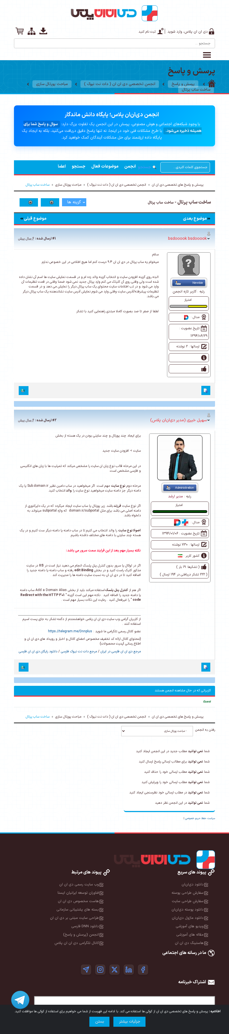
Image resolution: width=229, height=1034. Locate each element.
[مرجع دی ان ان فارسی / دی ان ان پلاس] (211, 84)
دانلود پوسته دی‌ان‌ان (187, 909)
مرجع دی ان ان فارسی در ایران (121, 651)
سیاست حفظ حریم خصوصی (200, 818)
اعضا (62, 166)
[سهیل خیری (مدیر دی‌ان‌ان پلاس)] (179, 457)
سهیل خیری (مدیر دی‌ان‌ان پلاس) (178, 420)
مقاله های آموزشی (190, 935)
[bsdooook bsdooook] (188, 264)
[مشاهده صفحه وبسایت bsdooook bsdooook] (23, 390)
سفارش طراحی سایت (188, 901)
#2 (54, 420)
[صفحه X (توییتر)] (114, 970)
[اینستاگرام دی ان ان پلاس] (100, 970)
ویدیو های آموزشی (190, 926)
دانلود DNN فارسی (85, 926)
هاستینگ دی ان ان (189, 943)
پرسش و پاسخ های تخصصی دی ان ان (177, 184)
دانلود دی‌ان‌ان (193, 884)
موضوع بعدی (195, 218)
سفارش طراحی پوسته (187, 893)
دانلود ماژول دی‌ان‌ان (188, 918)
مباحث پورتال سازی (52, 84)
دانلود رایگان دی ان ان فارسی (38, 651)
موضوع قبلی (35, 218)
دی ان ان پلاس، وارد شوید (188, 32)
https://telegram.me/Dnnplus (70, 631)
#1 (54, 238)
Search (18, 41)
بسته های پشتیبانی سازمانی (77, 909)
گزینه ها (74, 202)
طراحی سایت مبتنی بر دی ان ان (74, 918)
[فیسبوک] (143, 970)
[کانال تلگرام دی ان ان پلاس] (86, 970)
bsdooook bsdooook (187, 239)
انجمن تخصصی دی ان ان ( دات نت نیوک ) (119, 84)
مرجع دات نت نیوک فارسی (79, 651)
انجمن (130, 166)
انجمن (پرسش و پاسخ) (81, 935)
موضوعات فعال (104, 166)
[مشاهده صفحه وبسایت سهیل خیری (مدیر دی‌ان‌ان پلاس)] (23, 667)
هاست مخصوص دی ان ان (78, 901)
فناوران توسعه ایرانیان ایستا (78, 893)
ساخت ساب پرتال (196, 90)
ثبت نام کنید (147, 31)
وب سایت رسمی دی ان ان (79, 884)
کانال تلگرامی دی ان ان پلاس (76, 943)
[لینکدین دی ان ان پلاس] (129, 970)
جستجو (78, 166)
